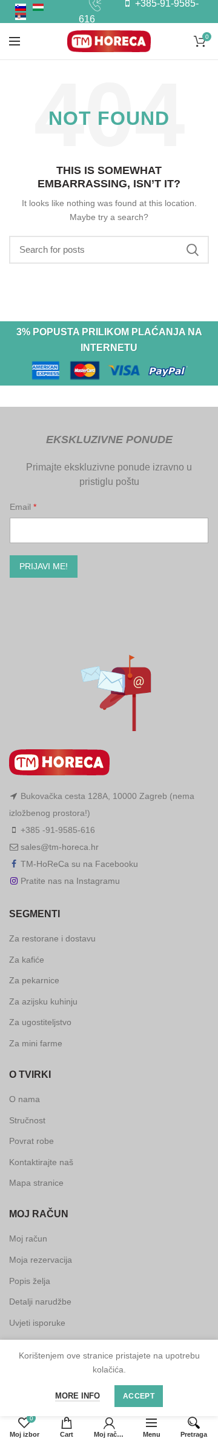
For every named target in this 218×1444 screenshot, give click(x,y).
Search (192, 250)
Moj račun (28, 1238)
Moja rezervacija (40, 1260)
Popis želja (29, 1281)
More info (77, 1395)
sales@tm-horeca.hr (60, 847)
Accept (138, 1396)
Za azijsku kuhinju (43, 1001)
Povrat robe (31, 1141)
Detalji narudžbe (40, 1301)
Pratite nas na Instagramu (70, 881)
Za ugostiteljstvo (40, 1022)
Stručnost (27, 1120)
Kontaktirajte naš (41, 1162)
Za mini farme (35, 1043)
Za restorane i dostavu (52, 938)
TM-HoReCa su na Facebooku (79, 864)
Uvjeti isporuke (37, 1323)
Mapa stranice (36, 1183)
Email (21, 507)
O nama (24, 1099)
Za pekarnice (34, 980)
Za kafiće (26, 959)
